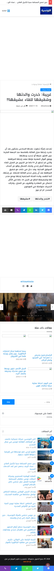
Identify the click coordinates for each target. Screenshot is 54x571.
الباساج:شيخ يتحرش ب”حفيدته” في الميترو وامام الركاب (42, 357)
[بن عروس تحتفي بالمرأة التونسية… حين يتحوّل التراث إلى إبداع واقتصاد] (44, 519)
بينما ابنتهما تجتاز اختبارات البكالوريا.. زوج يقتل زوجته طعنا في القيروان (14, 353)
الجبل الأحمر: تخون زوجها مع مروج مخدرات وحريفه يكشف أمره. (15, 371)
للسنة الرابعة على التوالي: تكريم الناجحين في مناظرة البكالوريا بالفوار (21, 541)
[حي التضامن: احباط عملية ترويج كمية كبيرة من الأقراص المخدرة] (44, 507)
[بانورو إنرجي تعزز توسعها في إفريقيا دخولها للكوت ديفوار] (44, 455)
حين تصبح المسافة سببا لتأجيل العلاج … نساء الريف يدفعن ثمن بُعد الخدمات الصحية (19, 466)
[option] (27, 307)
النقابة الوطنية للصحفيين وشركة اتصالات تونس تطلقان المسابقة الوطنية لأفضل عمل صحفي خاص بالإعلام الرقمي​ (22, 480)
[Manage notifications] (48, 565)
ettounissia (45, 105)
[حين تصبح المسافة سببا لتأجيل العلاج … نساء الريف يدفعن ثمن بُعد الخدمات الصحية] (44, 467)
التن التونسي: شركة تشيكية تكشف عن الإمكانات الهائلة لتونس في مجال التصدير (20, 441)
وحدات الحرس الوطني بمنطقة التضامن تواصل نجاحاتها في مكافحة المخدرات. (19, 493)
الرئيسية (46, 84)
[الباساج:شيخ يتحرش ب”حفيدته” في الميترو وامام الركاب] (40, 343)
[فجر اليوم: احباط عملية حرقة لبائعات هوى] (40, 374)
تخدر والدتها (41, 199)
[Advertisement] (27, 49)
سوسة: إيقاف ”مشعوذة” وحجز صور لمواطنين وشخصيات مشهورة (29, 313)
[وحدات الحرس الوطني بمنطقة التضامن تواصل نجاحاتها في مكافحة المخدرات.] (44, 495)
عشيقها (24, 199)
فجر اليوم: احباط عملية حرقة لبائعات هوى (42, 385)
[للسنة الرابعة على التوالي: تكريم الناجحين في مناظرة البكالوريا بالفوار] (44, 543)
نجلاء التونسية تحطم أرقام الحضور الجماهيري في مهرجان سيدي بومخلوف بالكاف (19, 529)
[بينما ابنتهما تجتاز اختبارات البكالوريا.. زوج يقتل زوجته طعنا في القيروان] (14, 341)
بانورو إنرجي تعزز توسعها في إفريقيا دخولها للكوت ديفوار (20, 453)
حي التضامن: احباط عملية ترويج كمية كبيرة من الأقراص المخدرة (20, 505)
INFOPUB (27, 561)
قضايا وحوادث (36, 84)
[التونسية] (46, 11)
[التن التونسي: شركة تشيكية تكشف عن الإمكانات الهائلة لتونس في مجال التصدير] (44, 443)
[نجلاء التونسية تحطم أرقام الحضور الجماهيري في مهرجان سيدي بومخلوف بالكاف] (44, 530)
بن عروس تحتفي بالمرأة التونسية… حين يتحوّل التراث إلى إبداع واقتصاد (19, 516)
